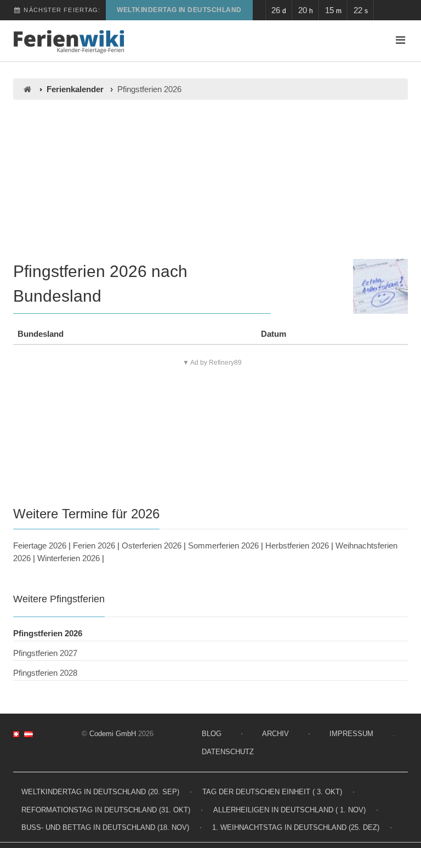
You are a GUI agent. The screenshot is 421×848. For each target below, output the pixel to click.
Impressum (351, 734)
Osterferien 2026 (151, 545)
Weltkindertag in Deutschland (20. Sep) (100, 792)
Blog (211, 734)
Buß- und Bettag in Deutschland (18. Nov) (105, 827)
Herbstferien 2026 (297, 545)
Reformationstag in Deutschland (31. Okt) (105, 810)
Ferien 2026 (94, 545)
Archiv (275, 734)
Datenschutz (228, 752)
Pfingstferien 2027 (45, 653)
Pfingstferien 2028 (45, 672)
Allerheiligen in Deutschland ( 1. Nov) (289, 810)
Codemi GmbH (112, 734)
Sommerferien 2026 (223, 545)
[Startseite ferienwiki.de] (27, 89)
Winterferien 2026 (68, 558)
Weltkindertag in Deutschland (179, 10)
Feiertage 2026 (39, 545)
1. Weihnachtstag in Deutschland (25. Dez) (295, 827)
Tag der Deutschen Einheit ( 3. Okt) (272, 792)
